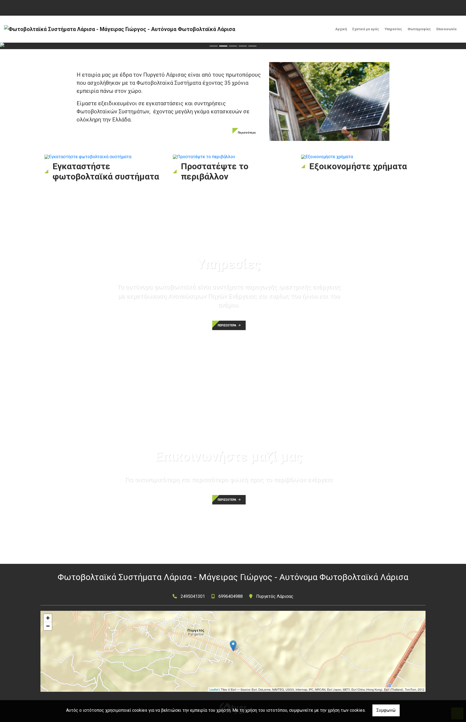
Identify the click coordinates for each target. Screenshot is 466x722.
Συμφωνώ (386, 710)
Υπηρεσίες (393, 29)
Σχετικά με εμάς (365, 29)
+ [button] (48, 618)
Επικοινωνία (446, 29)
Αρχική (341, 29)
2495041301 (193, 596)
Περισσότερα (247, 132)
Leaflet (214, 689)
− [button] (48, 626)
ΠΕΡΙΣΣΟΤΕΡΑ (227, 325)
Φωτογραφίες (419, 29)
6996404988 (230, 596)
